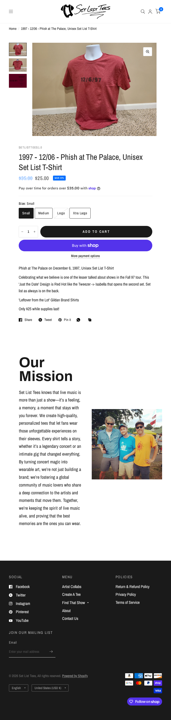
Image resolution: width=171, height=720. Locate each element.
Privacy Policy (126, 594)
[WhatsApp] (79, 320)
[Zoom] (147, 51)
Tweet (48, 320)
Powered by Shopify (75, 675)
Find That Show (73, 602)
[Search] (143, 11)
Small (26, 213)
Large (61, 213)
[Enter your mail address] (51, 651)
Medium (43, 213)
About (66, 610)
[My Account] (150, 11)
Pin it (67, 320)
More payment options (85, 256)
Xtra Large (80, 213)
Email (13, 642)
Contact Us (70, 618)
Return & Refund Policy (132, 586)
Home (12, 28)
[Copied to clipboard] (91, 320)
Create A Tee (71, 594)
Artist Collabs (71, 586)
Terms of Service (128, 602)
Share (28, 320)
